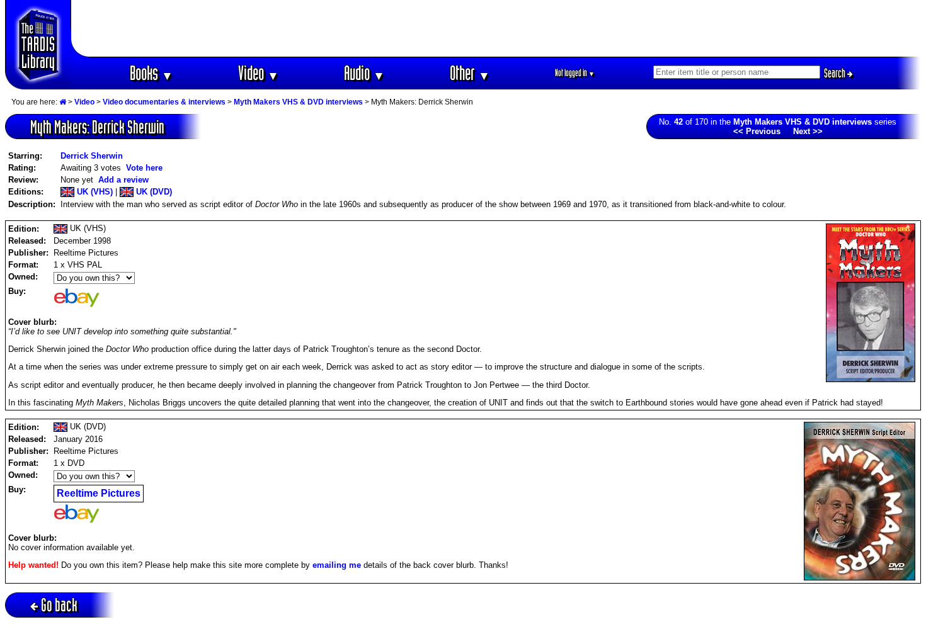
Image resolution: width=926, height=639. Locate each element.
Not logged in (575, 72)
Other (470, 73)
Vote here (144, 167)
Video (258, 73)
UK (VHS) (93, 191)
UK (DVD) (153, 191)
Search (835, 73)
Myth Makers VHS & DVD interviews (298, 102)
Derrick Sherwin (91, 156)
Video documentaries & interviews (164, 102)
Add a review (123, 179)
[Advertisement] (496, 28)
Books (151, 73)
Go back (59, 604)
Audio (364, 73)
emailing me (336, 565)
